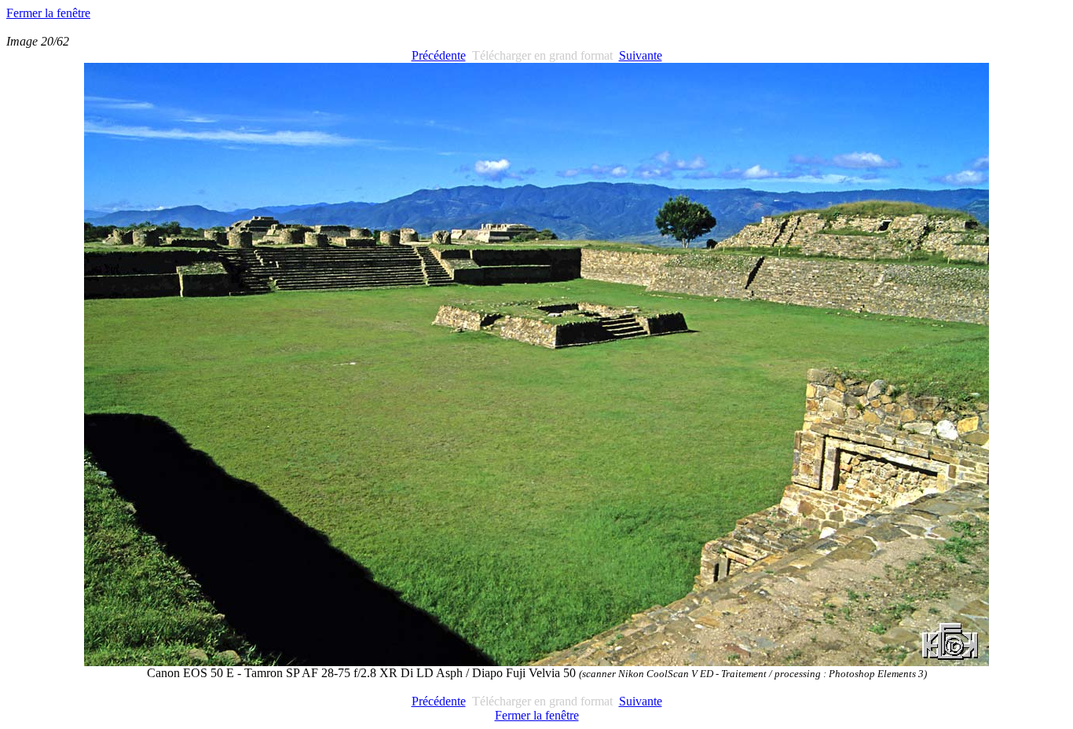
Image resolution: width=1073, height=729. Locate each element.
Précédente (439, 55)
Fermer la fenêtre (48, 13)
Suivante (640, 55)
